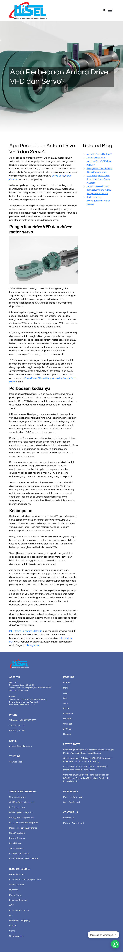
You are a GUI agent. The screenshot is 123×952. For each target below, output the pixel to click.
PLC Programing (17, 807)
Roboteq (67, 719)
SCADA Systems (17, 833)
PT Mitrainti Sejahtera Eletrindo (25, 631)
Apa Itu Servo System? (99, 154)
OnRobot (67, 724)
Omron (66, 682)
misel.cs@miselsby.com (20, 746)
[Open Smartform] (115, 944)
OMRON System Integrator (22, 802)
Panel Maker (15, 843)
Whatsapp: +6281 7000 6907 (22, 720)
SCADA (12, 926)
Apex (65, 693)
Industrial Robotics (18, 900)
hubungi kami (32, 645)
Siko (65, 698)
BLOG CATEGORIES (19, 869)
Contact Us (68, 818)
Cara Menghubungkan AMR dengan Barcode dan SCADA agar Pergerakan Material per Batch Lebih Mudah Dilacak (86, 778)
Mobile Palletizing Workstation (23, 828)
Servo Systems (16, 848)
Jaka (65, 703)
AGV (11, 905)
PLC (11, 915)
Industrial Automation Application (25, 879)
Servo (12, 931)
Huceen (67, 734)
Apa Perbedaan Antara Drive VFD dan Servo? (99, 161)
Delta (65, 688)
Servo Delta (58, 176)
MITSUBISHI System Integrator (23, 823)
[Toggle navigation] (110, 10)
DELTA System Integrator (21, 812)
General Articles (16, 874)
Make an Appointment (73, 823)
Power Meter (15, 895)
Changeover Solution (19, 853)
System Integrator (17, 797)
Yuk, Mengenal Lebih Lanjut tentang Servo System (98, 179)
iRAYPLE (67, 729)
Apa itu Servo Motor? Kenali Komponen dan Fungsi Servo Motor (99, 190)
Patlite (66, 708)
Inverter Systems (17, 838)
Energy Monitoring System (21, 817)
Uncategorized (16, 936)
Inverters (13, 890)
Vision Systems (16, 885)
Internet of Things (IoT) (19, 921)
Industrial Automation (19, 910)
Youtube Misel (15, 762)
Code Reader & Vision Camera (23, 859)
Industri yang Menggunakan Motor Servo (98, 200)
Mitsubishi (68, 713)
